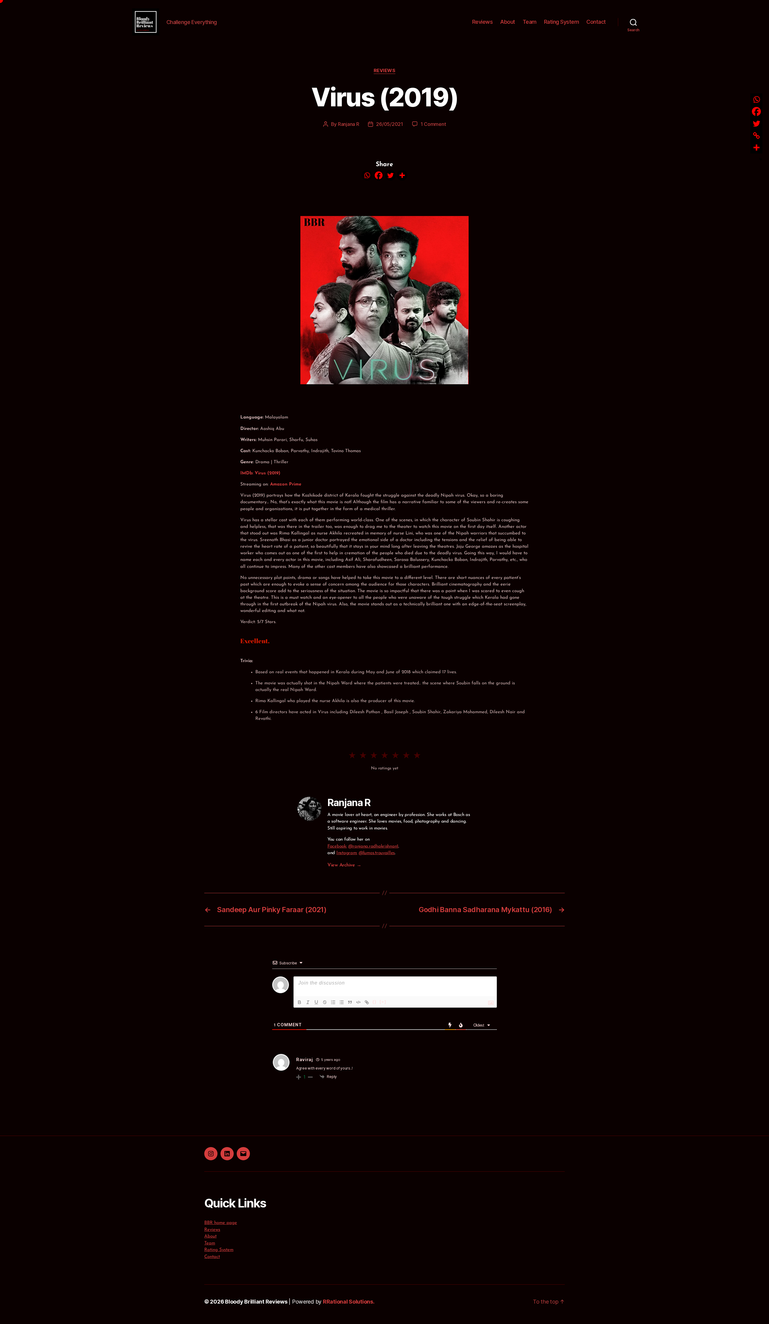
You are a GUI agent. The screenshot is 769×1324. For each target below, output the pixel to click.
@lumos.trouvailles (377, 853)
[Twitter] (390, 175)
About (507, 22)
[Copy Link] (756, 135)
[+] (383, 1002)
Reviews (482, 22)
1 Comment (433, 124)
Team (529, 22)
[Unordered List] (341, 1002)
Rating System (561, 22)
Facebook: (337, 846)
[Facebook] (378, 175)
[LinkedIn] (227, 1153)
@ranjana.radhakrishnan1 (373, 846)
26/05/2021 (389, 124)
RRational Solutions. (349, 1301)
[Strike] (325, 1002)
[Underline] (316, 1002)
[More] (402, 175)
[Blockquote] (350, 1002)
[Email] (243, 1153)
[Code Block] (358, 1002)
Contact (596, 22)
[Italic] (308, 1002)
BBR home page (220, 1223)
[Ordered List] (333, 1002)
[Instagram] (210, 1153)
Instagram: (346, 853)
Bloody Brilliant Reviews (256, 1301)
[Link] (367, 1002)
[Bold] (299, 1002)
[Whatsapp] (367, 175)
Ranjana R (348, 124)
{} (374, 1002)
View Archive (344, 865)
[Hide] (760, 159)
